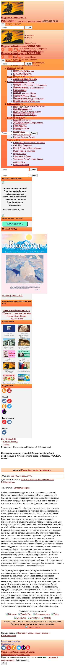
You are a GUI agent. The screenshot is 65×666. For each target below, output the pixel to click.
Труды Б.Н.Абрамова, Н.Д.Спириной (30, 85)
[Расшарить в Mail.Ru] (46, 618)
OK (3, 663)
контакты (22, 21)
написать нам (34, 21)
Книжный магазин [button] (15, 118)
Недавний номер (20, 107)
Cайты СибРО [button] (13, 140)
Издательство (19, 153)
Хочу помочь (19, 162)
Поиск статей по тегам (23, 76)
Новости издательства (23, 71)
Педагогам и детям (22, 134)
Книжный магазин (21, 128)
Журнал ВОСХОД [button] (15, 68)
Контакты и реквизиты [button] (11, 641)
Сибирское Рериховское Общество (29, 106)
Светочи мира (19, 91)
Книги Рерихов (20, 126)
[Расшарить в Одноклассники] (41, 614)
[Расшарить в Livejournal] (20, 618)
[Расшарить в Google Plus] (25, 614)
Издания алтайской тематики (26, 101)
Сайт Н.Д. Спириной (22, 145)
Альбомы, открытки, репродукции (28, 99)
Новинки (17, 121)
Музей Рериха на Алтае (24, 151)
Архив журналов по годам (25, 115)
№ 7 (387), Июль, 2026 (12, 296)
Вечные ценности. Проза (24, 57)
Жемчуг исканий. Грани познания (28, 88)
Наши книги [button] (12, 77)
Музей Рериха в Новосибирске (27, 148)
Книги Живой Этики (22, 120)
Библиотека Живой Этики (24, 43)
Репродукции (19, 131)
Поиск (28, 27)
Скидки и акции (20, 123)
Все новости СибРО (22, 74)
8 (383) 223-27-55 (13, 24)
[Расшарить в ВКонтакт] (11, 614)
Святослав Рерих (21, 488)
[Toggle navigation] (3, 24)
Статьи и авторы (20, 110)
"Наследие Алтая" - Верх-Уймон (28, 123)
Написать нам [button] (7, 644)
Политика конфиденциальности (15, 654)
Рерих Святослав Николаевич (36, 470)
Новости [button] (11, 69)
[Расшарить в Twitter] (55, 614)
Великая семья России (23, 82)
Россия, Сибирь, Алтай (23, 137)
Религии (17, 129)
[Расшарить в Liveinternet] (34, 618)
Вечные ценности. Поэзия (25, 60)
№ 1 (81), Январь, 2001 (21, 476)
